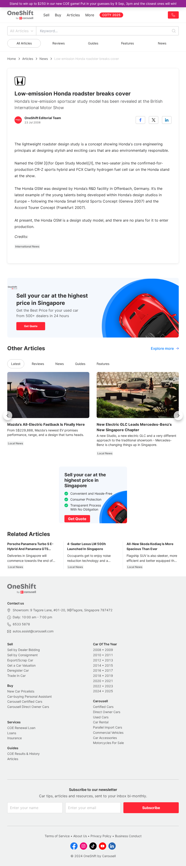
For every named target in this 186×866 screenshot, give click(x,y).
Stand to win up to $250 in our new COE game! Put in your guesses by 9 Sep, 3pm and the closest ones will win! (93, 3)
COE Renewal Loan (21, 728)
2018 (97, 676)
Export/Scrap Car (20, 660)
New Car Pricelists (20, 691)
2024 (97, 691)
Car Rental (100, 722)
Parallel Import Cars (107, 727)
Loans (11, 733)
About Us (80, 836)
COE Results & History (23, 754)
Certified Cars (103, 707)
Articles (73, 15)
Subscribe (151, 807)
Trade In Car (16, 676)
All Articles (19, 31)
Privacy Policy (101, 836)
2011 (109, 655)
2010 (97, 655)
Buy (58, 15)
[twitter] (153, 120)
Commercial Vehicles (108, 732)
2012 (97, 660)
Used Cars (100, 717)
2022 (97, 686)
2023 (109, 686)
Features (127, 43)
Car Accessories (105, 738)
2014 (97, 665)
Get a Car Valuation (21, 665)
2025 (109, 691)
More (89, 15)
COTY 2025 (111, 15)
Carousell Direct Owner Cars (28, 707)
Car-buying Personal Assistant (29, 696)
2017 (109, 670)
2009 (109, 650)
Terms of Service (57, 836)
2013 (109, 660)
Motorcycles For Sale (108, 743)
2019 (109, 676)
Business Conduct (128, 836)
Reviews (58, 43)
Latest (15, 364)
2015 (109, 665)
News (162, 43)
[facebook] (140, 120)
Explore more (162, 348)
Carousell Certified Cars (24, 701)
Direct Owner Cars (106, 712)
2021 (109, 681)
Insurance (14, 738)
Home (11, 59)
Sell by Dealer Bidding (23, 650)
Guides (93, 43)
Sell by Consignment (22, 655)
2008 (97, 650)
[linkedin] (166, 120)
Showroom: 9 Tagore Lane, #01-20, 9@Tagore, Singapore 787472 (63, 610)
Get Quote (30, 326)
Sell (46, 15)
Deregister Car (18, 670)
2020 (97, 681)
